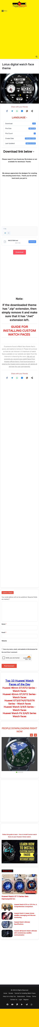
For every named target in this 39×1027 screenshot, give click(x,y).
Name (4, 624)
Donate (11, 993)
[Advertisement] (19, 33)
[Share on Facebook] (7, 111)
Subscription (21, 996)
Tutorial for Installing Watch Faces (25, 993)
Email (4, 632)
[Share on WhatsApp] (17, 111)
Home (5, 993)
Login (20, 999)
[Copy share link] (27, 111)
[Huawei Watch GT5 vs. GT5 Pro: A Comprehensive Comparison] (7, 907)
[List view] (8, 233)
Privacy (28, 996)
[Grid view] (5, 233)
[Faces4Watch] (19, 4)
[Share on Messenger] (22, 111)
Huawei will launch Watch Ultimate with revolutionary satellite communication (25, 933)
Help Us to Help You (9, 996)
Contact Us (13, 999)
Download (32, 241)
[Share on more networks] (32, 111)
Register (26, 999)
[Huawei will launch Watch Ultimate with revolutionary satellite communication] (7, 933)
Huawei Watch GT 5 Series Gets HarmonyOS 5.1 (15, 897)
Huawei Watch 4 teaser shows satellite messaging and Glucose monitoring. (24, 915)
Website (4, 641)
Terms (34, 996)
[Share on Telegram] (12, 111)
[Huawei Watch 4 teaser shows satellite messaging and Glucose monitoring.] (7, 916)
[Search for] (37, 56)
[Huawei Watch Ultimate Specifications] (7, 924)
